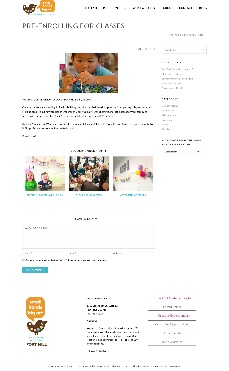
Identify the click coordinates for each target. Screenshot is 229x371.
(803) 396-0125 (95, 313)
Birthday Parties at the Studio (46, 195)
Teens (165, 124)
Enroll (167, 7)
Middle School (169, 115)
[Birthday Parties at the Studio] (45, 173)
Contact (185, 7)
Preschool (167, 119)
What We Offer (144, 7)
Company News (170, 105)
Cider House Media (171, 366)
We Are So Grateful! (89, 195)
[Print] (139, 49)
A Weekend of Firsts (133, 195)
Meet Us (120, 7)
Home (170, 35)
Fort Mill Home (96, 7)
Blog (203, 7)
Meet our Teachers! (172, 73)
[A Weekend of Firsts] (133, 173)
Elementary (168, 110)
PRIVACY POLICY (96, 350)
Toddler (166, 129)
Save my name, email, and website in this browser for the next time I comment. (66, 260)
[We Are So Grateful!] (89, 173)
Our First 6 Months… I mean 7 (177, 69)
